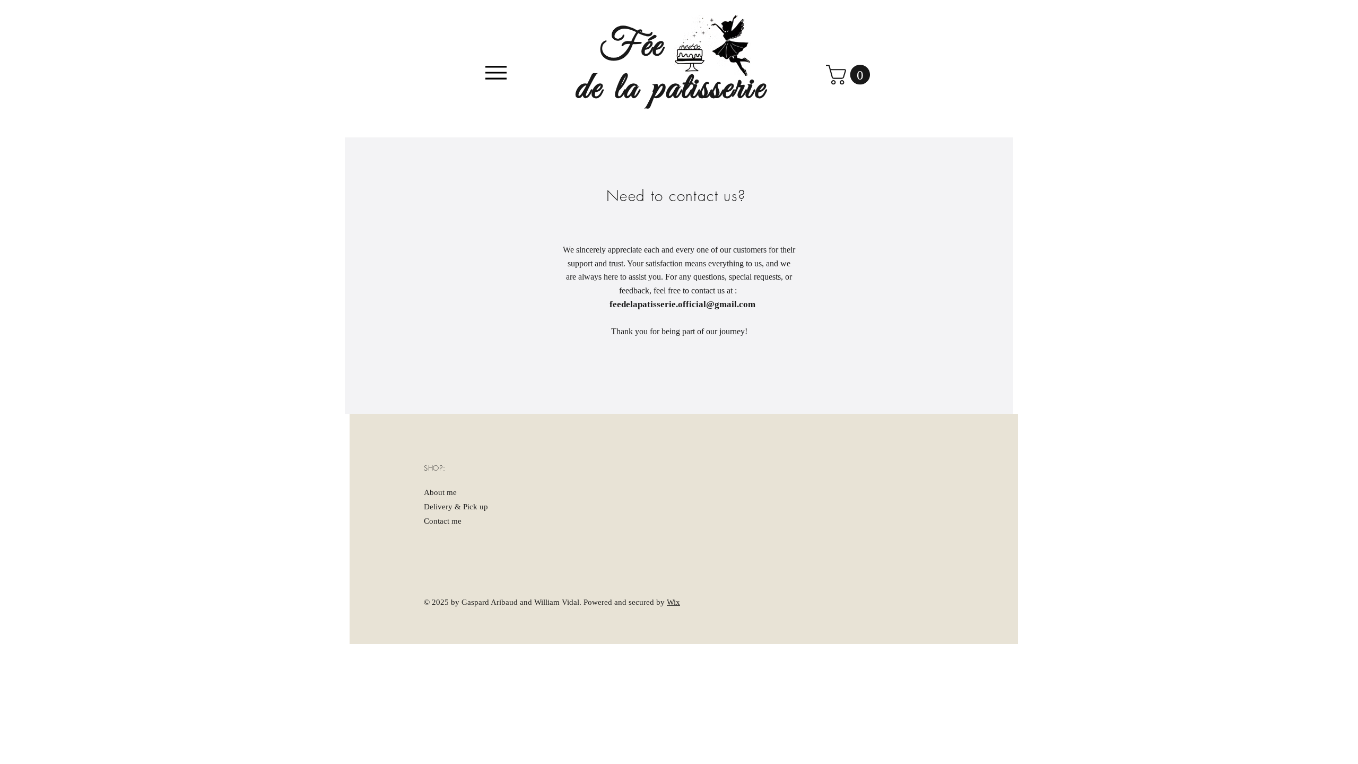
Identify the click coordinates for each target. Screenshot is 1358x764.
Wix (673, 602)
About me (440, 492)
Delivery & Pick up (456, 506)
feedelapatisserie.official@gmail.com (682, 304)
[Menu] (496, 72)
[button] (850, 75)
